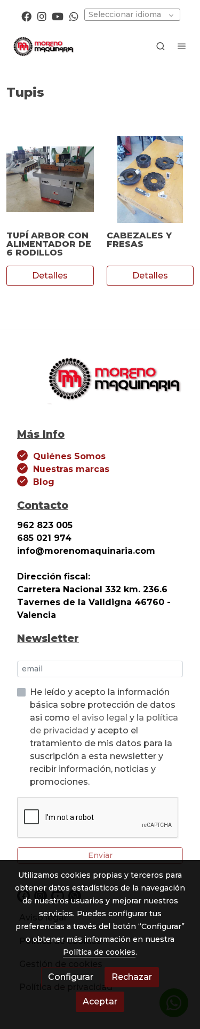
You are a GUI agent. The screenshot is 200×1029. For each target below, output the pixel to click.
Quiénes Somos (69, 456)
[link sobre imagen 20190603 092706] (50, 179)
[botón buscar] (160, 46)
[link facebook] (26, 16)
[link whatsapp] (73, 16)
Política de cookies (99, 952)
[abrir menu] (181, 46)
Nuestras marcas (71, 469)
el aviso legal (101, 718)
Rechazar (131, 977)
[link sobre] (100, 384)
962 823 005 (45, 525)
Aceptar (100, 1001)
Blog (43, 482)
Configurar (70, 977)
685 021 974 (44, 538)
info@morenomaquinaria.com (87, 551)
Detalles (50, 275)
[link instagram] (41, 16)
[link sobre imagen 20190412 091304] (150, 179)
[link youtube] (57, 16)
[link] (43, 46)
